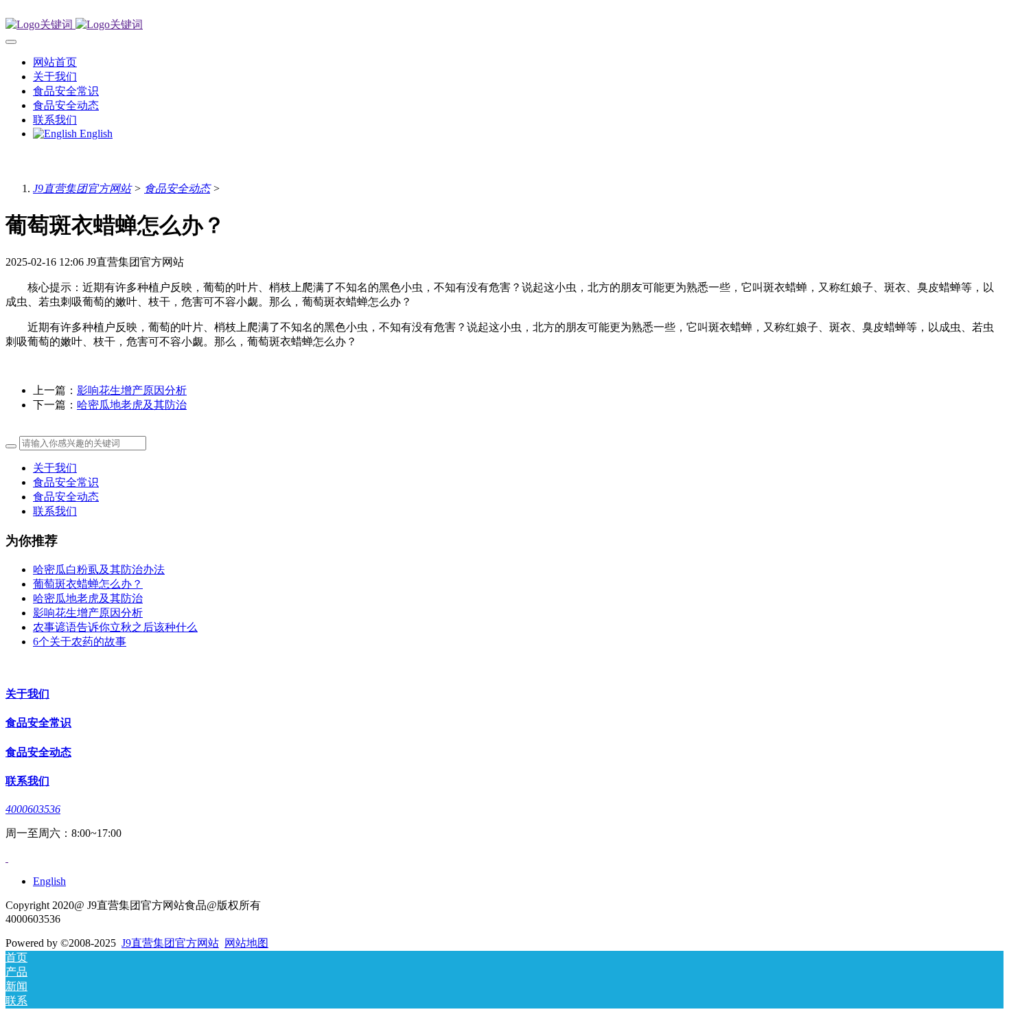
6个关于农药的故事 (79, 641)
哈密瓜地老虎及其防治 (132, 405)
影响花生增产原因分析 (132, 390)
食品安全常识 (66, 482)
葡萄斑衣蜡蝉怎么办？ (88, 584)
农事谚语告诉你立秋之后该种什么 (115, 627)
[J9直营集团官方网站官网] (504, 25)
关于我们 (55, 468)
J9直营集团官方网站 (82, 188)
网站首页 (55, 62)
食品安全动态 (177, 188)
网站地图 (246, 943)
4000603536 (32, 809)
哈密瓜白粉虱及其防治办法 (99, 569)
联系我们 (55, 511)
